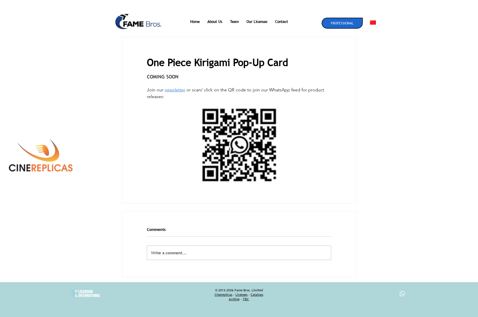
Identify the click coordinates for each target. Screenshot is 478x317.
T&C (246, 299)
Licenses (241, 294)
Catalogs (257, 294)
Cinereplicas (223, 294)
